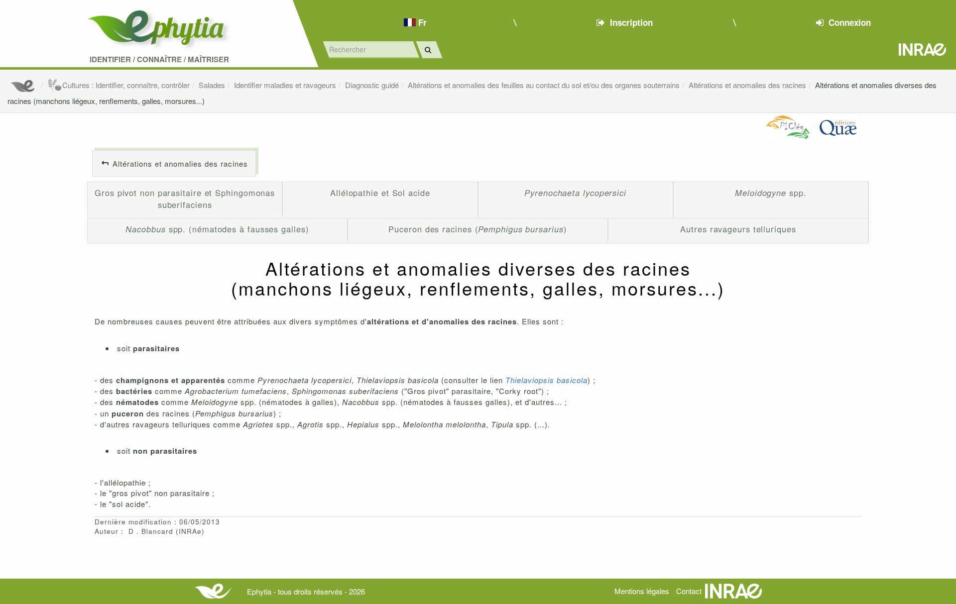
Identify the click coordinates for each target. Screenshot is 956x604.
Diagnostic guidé (372, 85)
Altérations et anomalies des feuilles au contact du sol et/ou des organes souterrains (544, 85)
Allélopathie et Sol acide (380, 193)
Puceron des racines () (477, 229)
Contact (689, 591)
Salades (212, 85)
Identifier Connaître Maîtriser (159, 59)
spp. (771, 193)
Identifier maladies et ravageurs (285, 85)
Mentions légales (641, 591)
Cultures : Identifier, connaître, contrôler (126, 85)
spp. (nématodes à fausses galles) (217, 229)
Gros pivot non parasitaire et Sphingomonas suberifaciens (185, 198)
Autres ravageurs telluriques (738, 229)
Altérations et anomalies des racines (747, 85)
